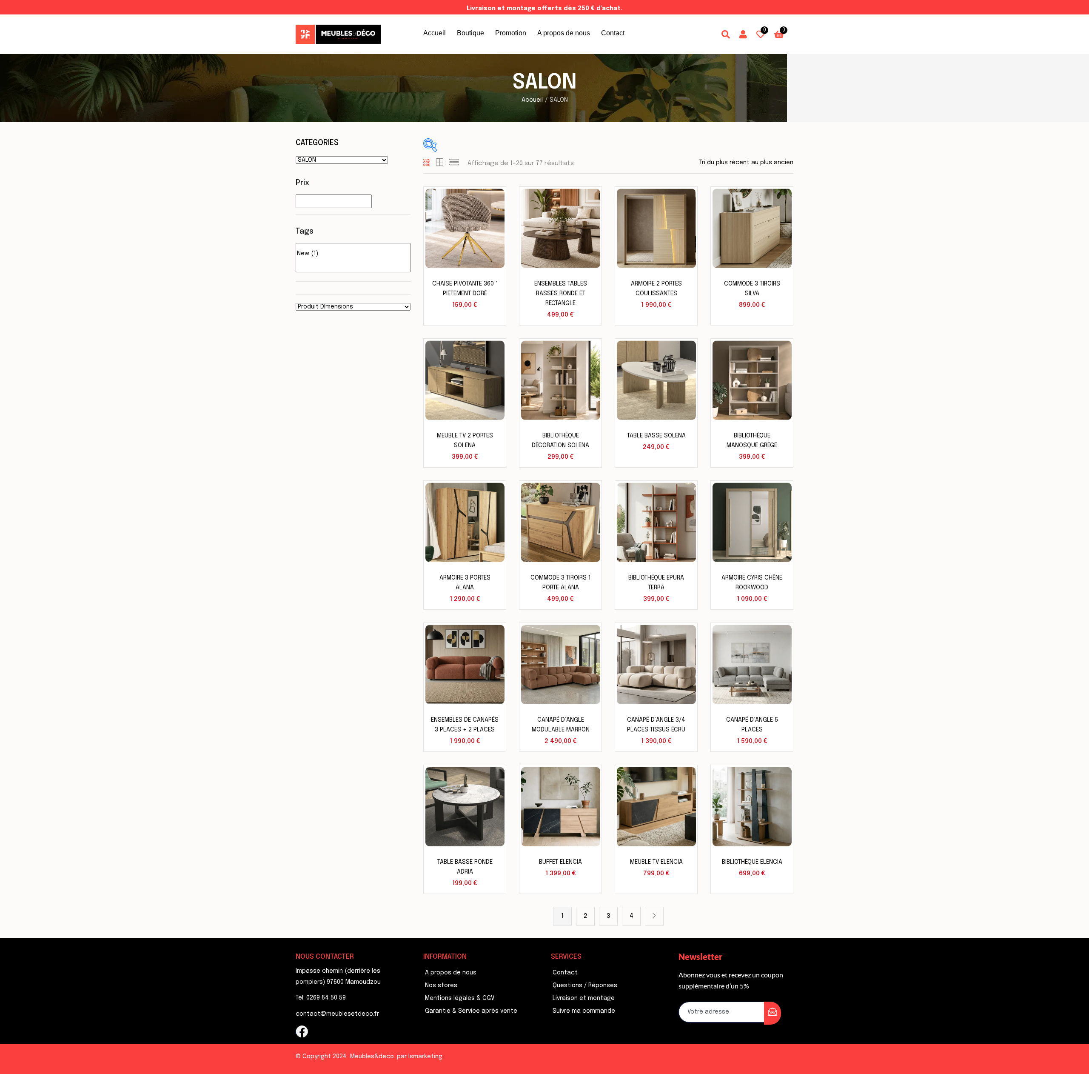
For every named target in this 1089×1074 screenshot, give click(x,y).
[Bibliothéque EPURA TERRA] (656, 522)
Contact (612, 33)
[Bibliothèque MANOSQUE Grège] (752, 380)
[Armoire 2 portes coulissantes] (656, 228)
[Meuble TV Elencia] (656, 806)
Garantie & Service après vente (471, 1011)
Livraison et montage (584, 998)
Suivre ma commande (584, 1011)
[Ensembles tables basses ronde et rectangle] (560, 228)
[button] (779, 34)
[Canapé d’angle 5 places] (752, 664)
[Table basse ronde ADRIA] (465, 806)
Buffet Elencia (560, 862)
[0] (353, 247)
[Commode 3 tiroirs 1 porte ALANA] (560, 522)
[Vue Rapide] (489, 218)
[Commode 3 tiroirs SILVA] (752, 228)
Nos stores (441, 985)
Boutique (470, 33)
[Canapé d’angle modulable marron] (560, 664)
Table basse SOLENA (656, 436)
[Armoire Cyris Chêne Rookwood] (752, 522)
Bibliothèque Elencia (752, 862)
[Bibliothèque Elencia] (752, 806)
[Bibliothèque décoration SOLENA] (560, 380)
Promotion (510, 33)
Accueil (434, 33)
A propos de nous (563, 33)
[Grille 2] (440, 163)
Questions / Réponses (585, 985)
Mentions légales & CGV (459, 998)
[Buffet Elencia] (560, 806)
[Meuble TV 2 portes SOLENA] (465, 380)
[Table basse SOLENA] (656, 380)
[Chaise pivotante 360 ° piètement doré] (465, 228)
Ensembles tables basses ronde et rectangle (560, 293)
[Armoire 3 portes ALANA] (465, 522)
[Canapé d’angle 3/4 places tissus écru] (656, 664)
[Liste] (454, 163)
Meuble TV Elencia (656, 862)
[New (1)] (353, 254)
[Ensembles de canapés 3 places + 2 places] (465, 664)
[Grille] (426, 163)
